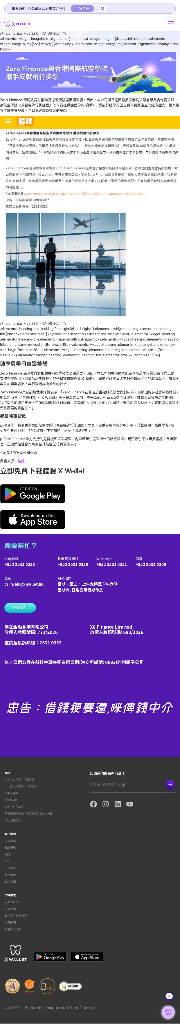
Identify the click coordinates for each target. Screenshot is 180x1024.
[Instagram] (108, 804)
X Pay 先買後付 (13, 820)
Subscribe (170, 784)
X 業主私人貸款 (14, 806)
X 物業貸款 (11, 800)
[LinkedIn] (120, 804)
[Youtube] (132, 804)
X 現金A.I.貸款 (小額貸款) (20, 779)
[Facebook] (96, 804)
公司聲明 (10, 908)
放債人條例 (11, 902)
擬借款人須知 (13, 929)
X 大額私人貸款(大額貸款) (20, 786)
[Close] (102, 8)
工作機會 (10, 868)
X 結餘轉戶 (11, 793)
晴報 (21, 461)
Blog (7, 861)
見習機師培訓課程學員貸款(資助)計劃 (28, 813)
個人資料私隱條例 (15, 915)
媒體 (7, 854)
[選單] (171, 24)
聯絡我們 (10, 881)
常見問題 (10, 874)
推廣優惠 (10, 847)
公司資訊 (10, 840)
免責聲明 (10, 922)
